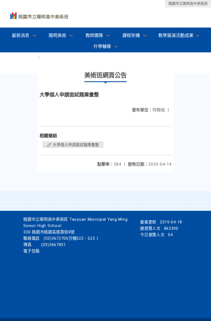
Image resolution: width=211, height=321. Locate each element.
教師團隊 (94, 35)
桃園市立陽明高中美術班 (188, 3)
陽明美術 (57, 35)
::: (38, 57)
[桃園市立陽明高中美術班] (39, 14)
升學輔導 (102, 46)
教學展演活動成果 (175, 35)
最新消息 (20, 35)
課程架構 (131, 35)
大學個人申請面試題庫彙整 (75, 144)
